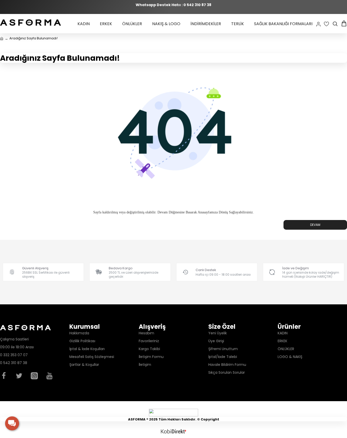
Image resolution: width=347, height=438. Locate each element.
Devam (315, 225)
